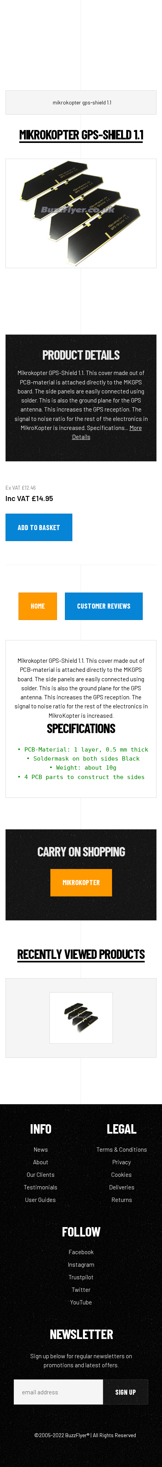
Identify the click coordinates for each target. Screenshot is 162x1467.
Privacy (121, 1161)
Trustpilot (81, 1276)
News (40, 1149)
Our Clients (41, 1174)
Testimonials (40, 1187)
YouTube (81, 1302)
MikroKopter (81, 882)
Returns (121, 1199)
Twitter (81, 1289)
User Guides (40, 1199)
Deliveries (121, 1187)
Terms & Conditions (121, 1149)
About (40, 1161)
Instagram (81, 1264)
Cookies (121, 1174)
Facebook (81, 1251)
